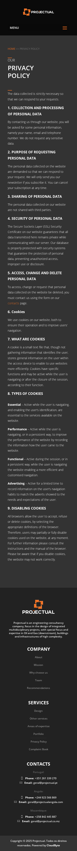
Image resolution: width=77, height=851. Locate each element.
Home (11, 49)
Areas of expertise (39, 726)
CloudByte (53, 845)
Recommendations (38, 688)
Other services (38, 718)
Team (38, 680)
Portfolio (38, 734)
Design (38, 711)
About (38, 657)
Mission (38, 665)
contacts (14, 303)
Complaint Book (38, 749)
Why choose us (38, 672)
